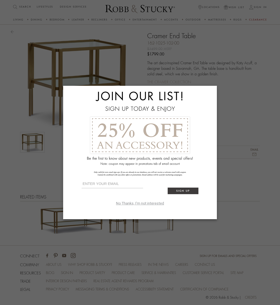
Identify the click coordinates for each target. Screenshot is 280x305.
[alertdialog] (140, 152)
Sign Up (183, 190)
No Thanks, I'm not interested (140, 203)
